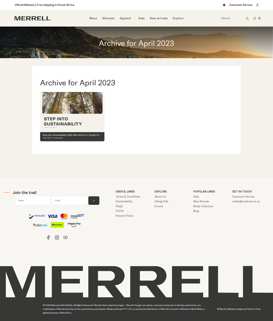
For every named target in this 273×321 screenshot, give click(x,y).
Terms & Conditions (128, 196)
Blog (196, 211)
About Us (160, 196)
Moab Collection (203, 206)
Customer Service (240, 5)
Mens (93, 18)
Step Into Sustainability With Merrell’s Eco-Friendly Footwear (72, 135)
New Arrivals (201, 201)
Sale (141, 18)
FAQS (119, 206)
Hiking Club (161, 201)
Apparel (125, 18)
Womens (108, 18)
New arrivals (159, 18)
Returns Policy (124, 215)
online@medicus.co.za (246, 201)
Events (159, 206)
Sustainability (124, 201)
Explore (178, 18)
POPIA (120, 211)
